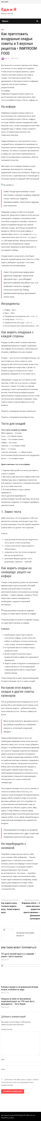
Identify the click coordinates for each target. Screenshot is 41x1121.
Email (4, 1069)
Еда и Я (8, 9)
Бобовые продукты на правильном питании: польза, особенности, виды (19, 988)
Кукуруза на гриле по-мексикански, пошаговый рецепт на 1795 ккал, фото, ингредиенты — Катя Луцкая (18, 1001)
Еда (2, 29)
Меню (6, 21)
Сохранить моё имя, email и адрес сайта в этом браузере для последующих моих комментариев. (20, 1082)
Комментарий (7, 1029)
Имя (3, 1060)
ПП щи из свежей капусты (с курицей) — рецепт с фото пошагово (18, 955)
